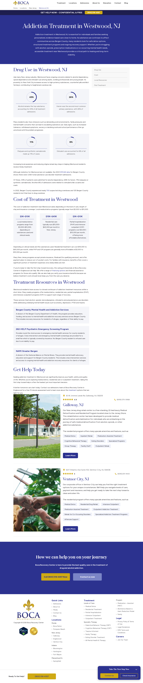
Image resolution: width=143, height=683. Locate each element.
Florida (54, 623)
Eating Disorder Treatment (95, 637)
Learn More (70, 455)
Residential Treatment (93, 609)
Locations (23, 8)
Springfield (57, 661)
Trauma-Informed (91, 631)
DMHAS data (65, 172)
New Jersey (33, 8)
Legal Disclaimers (124, 627)
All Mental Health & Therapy (95, 640)
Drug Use (97, 70)
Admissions (57, 604)
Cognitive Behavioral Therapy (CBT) (98, 628)
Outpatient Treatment (93, 618)
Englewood (57, 639)
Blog (54, 616)
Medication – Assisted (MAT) (125, 604)
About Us (56, 607)
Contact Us (57, 613)
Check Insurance (129, 676)
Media (55, 610)
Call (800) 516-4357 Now (55, 577)
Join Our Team (123, 640)
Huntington (57, 651)
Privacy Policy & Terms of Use (126, 623)
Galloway (56, 636)
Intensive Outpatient (93, 615)
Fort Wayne (57, 654)
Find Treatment (100, 85)
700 (47, 190)
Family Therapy (90, 634)
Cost (96, 75)
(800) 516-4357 (93, 12)
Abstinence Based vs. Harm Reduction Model (126, 610)
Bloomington (57, 648)
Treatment (89, 600)
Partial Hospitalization (93, 612)
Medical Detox (90, 606)
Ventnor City (57, 642)
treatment (73, 390)
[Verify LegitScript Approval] (23, 635)
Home (15, 8)
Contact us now (87, 577)
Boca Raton (57, 626)
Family (120, 614)
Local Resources (100, 80)
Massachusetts (57, 658)
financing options (58, 271)
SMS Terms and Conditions (123, 631)
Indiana (54, 645)
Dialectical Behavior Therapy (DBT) (98, 625)
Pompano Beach (59, 629)
